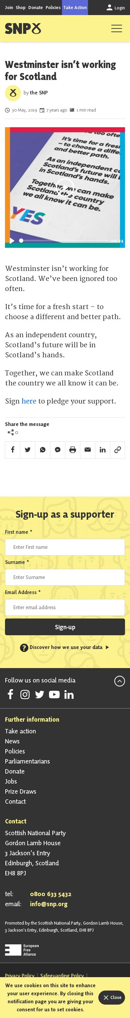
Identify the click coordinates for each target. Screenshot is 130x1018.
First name (19, 531)
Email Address (23, 592)
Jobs (11, 781)
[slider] (64, 240)
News (12, 741)
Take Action (75, 7)
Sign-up (65, 627)
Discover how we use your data (63, 647)
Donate (35, 7)
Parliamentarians (27, 761)
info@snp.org (49, 903)
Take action (20, 731)
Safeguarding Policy (62, 975)
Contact (15, 801)
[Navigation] (116, 28)
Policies (53, 7)
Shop (21, 7)
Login (119, 8)
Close (115, 997)
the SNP (39, 92)
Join (9, 7)
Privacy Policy (20, 975)
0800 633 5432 (50, 893)
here (28, 401)
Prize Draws (20, 791)
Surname (17, 562)
